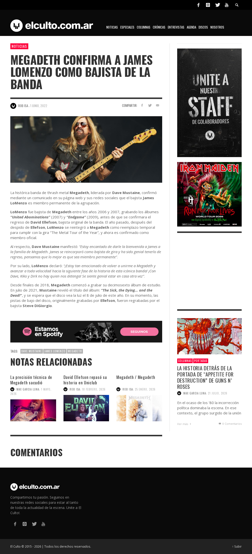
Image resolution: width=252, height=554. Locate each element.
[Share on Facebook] (142, 105)
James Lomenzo (54, 351)
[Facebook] (198, 5)
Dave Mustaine (31, 351)
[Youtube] (226, 5)
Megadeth (75, 351)
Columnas (185, 361)
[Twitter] (217, 5)
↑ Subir (237, 546)
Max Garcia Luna (27, 389)
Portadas (200, 361)
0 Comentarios (232, 423)
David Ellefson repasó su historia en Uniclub (85, 380)
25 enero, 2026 (145, 389)
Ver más (183, 424)
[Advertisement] (209, 271)
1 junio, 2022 (38, 105)
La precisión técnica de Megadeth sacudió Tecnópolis (31, 382)
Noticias (19, 46)
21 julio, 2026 (217, 393)
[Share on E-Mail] (157, 105)
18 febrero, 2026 (94, 389)
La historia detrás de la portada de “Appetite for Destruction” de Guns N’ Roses (205, 377)
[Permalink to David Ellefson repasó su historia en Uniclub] (86, 408)
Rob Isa (75, 389)
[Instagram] (208, 5)
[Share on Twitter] (149, 105)
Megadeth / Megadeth (135, 377)
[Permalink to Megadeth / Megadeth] (139, 408)
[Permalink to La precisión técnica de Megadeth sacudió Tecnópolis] (33, 410)
